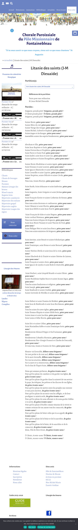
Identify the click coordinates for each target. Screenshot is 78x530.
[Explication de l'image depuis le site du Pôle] (12, 31)
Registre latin (7, 195)
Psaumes (5, 184)
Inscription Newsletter (17, 478)
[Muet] (16, 114)
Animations (30, 10)
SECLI (48, 479)
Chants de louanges (9, 178)
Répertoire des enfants (11, 200)
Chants (4, 175)
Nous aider (72, 10)
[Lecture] (4, 114)
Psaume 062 (6, 101)
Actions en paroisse (53, 477)
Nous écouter (61, 10)
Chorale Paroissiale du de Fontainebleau (39, 39)
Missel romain (7, 192)
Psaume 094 (6, 121)
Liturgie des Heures (12, 269)
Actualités (51, 10)
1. (10, 118)
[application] (12, 114)
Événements (20, 10)
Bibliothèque (41, 10)
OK (25, 527)
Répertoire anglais (9, 206)
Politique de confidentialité (46, 527)
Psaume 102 (6, 141)
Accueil (11, 10)
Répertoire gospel (9, 203)
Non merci (32, 527)
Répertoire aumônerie (11, 198)
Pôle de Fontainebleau (54, 471)
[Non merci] (76, 524)
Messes (5, 181)
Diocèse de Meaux (53, 474)
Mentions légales (19, 471)
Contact (16, 474)
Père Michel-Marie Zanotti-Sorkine (53, 484)
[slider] (19, 114)
